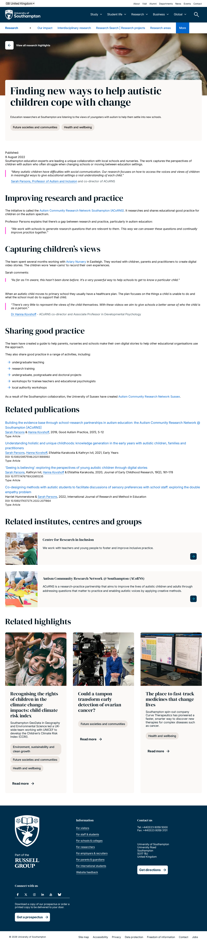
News (178, 3)
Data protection (134, 937)
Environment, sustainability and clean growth (33, 749)
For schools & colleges (89, 840)
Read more (20, 783)
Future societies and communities (35, 127)
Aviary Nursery (76, 261)
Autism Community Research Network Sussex (149, 396)
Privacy (116, 937)
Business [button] (159, 14)
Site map (83, 937)
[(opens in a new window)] (18, 894)
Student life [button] (114, 14)
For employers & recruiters (92, 853)
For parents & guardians (90, 859)
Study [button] (94, 14)
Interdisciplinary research (74, 28)
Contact (197, 3)
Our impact (45, 28)
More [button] (182, 28)
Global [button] (178, 14)
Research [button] (137, 14)
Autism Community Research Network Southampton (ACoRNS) (81, 210)
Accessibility (100, 937)
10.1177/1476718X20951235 (27, 476)
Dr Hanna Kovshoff (23, 314)
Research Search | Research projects (120, 28)
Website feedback (87, 872)
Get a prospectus (30, 917)
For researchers (85, 847)
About (136, 3)
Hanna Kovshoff (38, 432)
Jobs (195, 937)
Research (11, 28)
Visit (144, 3)
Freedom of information (161, 937)
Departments (166, 3)
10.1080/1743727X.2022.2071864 (31, 500)
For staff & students (87, 834)
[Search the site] (195, 15)
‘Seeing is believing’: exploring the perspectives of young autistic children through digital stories (76, 468)
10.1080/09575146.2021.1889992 (30, 456)
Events (187, 3)
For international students (91, 865)
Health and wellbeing (78, 127)
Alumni (153, 3)
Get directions (150, 870)
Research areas (160, 28)
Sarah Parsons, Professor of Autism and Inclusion (44, 181)
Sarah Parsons (15, 432)
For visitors (82, 828)
